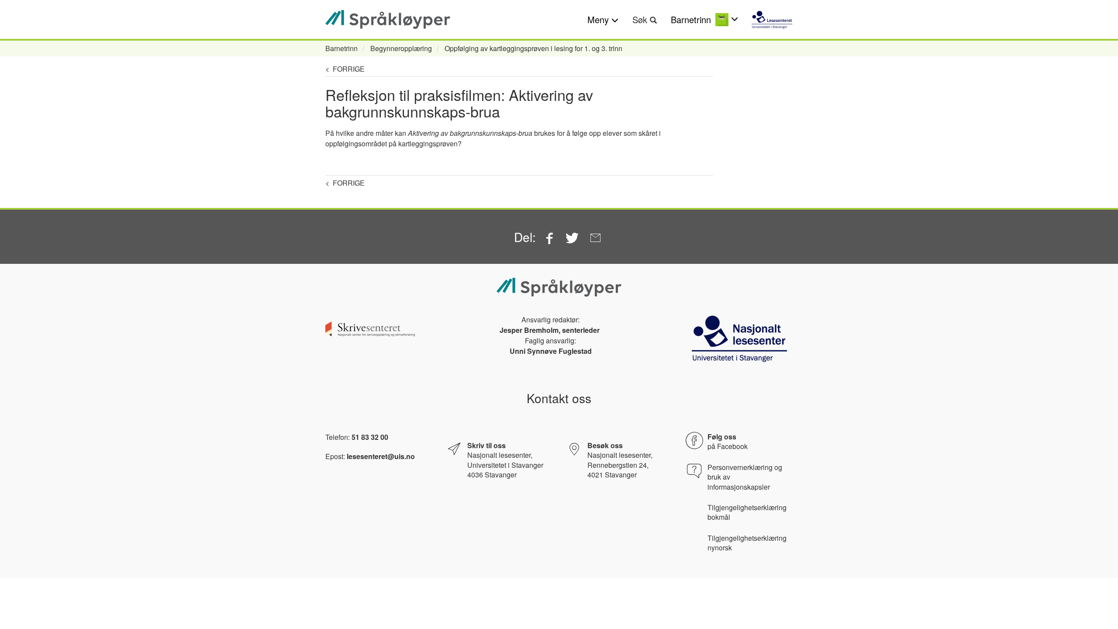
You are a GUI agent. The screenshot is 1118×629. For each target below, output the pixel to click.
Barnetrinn (341, 48)
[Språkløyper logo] (387, 19)
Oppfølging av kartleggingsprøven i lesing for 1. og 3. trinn (533, 48)
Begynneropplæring (401, 48)
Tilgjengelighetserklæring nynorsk (747, 543)
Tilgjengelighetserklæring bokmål (747, 512)
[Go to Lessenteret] (772, 19)
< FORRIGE (345, 69)
